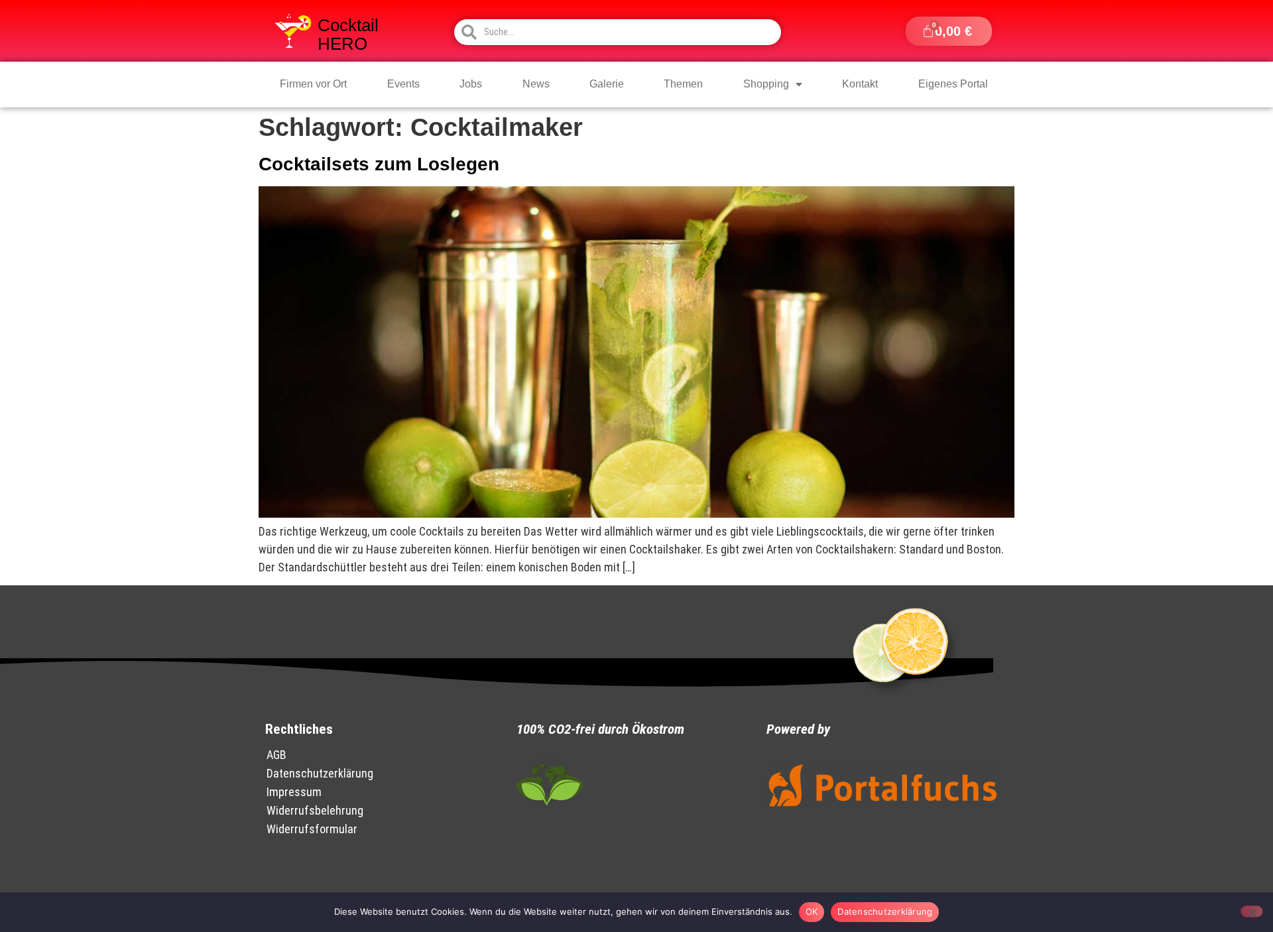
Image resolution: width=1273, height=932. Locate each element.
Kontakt (860, 83)
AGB (276, 755)
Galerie (606, 83)
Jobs (470, 83)
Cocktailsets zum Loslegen (379, 164)
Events (403, 83)
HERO (342, 44)
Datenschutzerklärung (320, 773)
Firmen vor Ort (313, 83)
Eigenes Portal (953, 83)
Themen (683, 83)
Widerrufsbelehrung (315, 810)
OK (812, 911)
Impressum (294, 792)
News (536, 83)
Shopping (766, 83)
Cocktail (348, 25)
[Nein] (1252, 911)
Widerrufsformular (312, 829)
